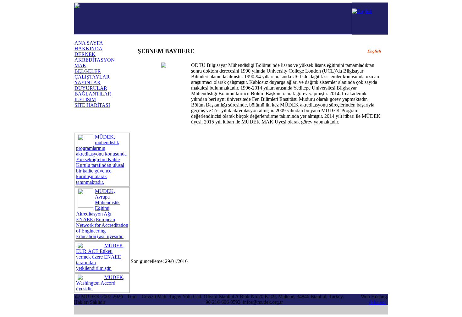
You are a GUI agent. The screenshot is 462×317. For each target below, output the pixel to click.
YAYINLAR (87, 82)
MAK (80, 65)
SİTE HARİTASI (92, 105)
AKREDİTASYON (94, 60)
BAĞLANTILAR (92, 93)
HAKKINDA (88, 48)
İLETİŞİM (85, 99)
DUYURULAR (90, 88)
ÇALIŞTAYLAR (92, 76)
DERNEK (85, 54)
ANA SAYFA (88, 43)
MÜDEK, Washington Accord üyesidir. (100, 283)
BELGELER (87, 71)
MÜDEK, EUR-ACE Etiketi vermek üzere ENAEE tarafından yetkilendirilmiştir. (100, 257)
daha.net (377, 302)
